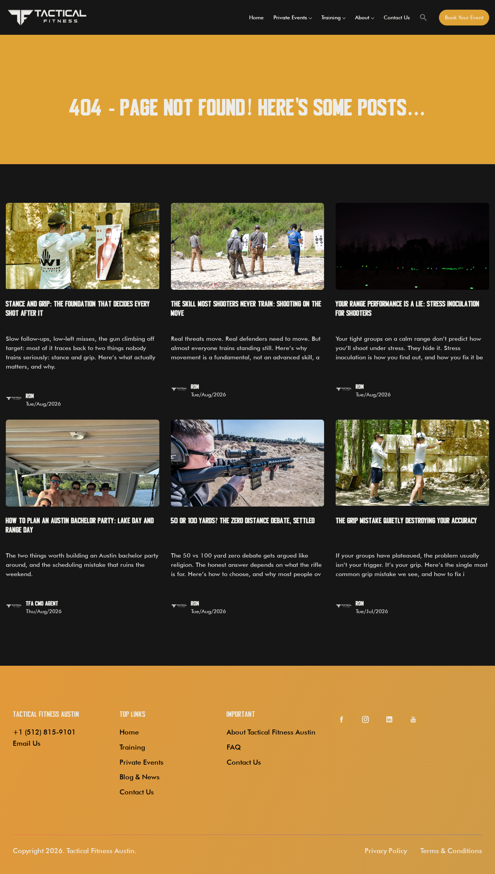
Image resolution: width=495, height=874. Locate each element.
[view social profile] (341, 719)
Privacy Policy (386, 851)
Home (256, 17)
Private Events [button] (290, 17)
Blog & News (139, 777)
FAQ (234, 747)
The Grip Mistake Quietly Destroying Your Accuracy (406, 521)
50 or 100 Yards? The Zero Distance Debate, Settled (243, 521)
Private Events (141, 762)
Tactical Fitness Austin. (102, 851)
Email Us (27, 743)
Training (132, 747)
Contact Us (397, 17)
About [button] (362, 17)
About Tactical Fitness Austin (271, 732)
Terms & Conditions (451, 851)
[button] (423, 17)
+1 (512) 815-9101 (44, 732)
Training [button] (331, 17)
